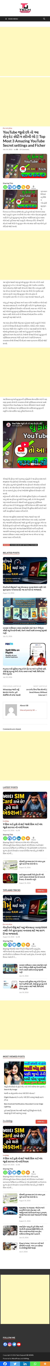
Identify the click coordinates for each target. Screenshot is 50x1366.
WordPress (16, 1358)
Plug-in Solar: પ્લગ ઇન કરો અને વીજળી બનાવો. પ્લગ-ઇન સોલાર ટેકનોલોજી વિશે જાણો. (31, 1245)
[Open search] (44, 19)
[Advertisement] (25, 51)
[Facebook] (10, 187)
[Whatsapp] (5, 187)
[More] (28, 187)
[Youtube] (19, 1344)
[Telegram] (14, 1344)
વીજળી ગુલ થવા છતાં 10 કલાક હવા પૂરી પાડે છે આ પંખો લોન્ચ (32, 862)
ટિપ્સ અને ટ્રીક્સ (7, 128)
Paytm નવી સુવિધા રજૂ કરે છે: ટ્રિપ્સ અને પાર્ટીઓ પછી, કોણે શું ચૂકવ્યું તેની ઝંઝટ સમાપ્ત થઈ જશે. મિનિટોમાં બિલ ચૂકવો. (24, 671)
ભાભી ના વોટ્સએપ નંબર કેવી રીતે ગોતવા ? (19, 1093)
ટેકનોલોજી (6, 821)
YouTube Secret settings (19, 545)
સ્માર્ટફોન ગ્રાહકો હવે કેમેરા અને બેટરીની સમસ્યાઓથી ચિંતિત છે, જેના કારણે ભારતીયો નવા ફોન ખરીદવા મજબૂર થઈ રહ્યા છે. (31, 1230)
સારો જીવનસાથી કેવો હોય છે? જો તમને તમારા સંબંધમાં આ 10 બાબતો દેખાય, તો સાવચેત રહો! (32, 876)
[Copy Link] (23, 187)
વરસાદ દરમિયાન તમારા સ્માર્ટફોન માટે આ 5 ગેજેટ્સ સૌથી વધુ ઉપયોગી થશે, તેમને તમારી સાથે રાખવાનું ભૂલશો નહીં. (25, 630)
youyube (33, 545)
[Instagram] (10, 1344)
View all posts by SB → (28, 710)
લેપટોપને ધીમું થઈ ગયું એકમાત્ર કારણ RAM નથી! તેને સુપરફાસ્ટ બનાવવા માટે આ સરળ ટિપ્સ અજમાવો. (24, 588)
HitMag (26, 1358)
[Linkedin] (19, 187)
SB (17, 149)
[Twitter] (14, 187)
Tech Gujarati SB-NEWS (24, 1355)
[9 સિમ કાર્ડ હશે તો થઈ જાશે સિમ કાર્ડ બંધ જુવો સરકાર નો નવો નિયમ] (25, 806)
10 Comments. (24, 149)
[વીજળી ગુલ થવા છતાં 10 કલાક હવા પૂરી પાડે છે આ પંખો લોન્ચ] (10, 861)
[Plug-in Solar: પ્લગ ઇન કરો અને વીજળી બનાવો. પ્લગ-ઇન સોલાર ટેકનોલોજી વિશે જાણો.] (10, 1243)
